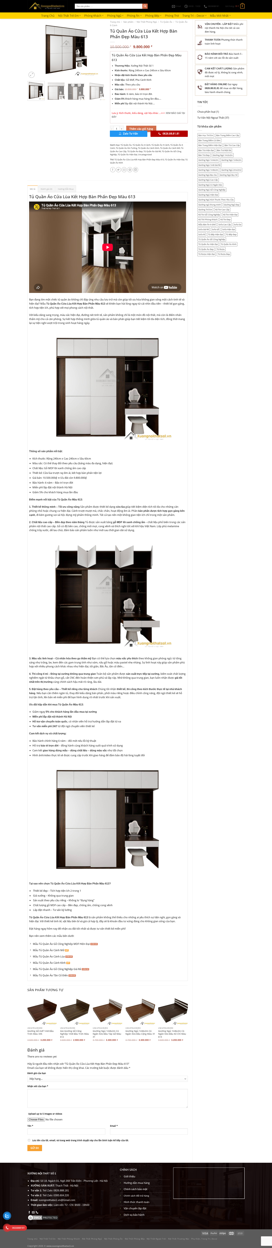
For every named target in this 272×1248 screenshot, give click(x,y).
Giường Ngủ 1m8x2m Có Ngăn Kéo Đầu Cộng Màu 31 (140, 1032)
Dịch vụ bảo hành (134, 1215)
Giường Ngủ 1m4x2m (208, 160)
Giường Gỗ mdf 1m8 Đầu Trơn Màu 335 (40, 1032)
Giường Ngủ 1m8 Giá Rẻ (209, 165)
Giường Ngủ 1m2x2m (223, 155)
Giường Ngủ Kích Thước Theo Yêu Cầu (216, 199)
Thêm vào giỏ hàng (141, 129)
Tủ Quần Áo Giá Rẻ (152, 151)
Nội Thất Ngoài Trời (156, 1238)
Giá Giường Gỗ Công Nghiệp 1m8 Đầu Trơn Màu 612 (74, 1034)
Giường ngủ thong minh (209, 204)
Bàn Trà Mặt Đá (224, 150)
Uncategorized (145, 154)
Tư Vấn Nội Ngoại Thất (210, 117)
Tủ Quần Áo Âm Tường (126, 148)
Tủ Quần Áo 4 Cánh (141, 144)
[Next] (99, 49)
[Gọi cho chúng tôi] (37, 1212)
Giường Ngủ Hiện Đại (208, 194)
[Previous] (33, 49)
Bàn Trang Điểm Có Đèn (209, 140)
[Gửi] (145, 6)
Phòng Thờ (172, 15)
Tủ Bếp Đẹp (231, 234)
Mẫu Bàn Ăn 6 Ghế (206, 224)
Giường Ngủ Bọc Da (207, 175)
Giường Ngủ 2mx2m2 (231, 169)
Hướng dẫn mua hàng (137, 1183)
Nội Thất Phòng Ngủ (147, 22)
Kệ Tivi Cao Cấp (222, 209)
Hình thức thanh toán (136, 1202)
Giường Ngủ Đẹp (231, 204)
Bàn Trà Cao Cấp (232, 145)
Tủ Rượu (221, 249)
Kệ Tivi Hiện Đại (230, 214)
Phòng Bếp (152, 15)
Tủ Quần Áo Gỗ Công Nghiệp (211, 239)
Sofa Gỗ (215, 229)
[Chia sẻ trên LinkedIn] (135, 169)
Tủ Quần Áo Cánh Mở (170, 148)
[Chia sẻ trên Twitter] (118, 169)
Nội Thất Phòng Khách (69, 1238)
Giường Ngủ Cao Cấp (208, 179)
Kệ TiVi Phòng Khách (207, 219)
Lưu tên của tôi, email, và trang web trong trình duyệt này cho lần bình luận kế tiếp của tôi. (80, 1140)
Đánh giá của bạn (36, 1073)
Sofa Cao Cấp (224, 224)
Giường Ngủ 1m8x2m (208, 169)
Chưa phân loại (206, 111)
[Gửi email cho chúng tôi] (33, 1212)
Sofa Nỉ (201, 234)
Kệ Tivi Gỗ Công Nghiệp (209, 214)
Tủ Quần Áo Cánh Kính (148, 148)
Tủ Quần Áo (166, 22)
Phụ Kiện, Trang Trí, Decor (204, 1238)
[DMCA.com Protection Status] (43, 1217)
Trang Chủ (47, 15)
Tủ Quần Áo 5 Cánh (160, 144)
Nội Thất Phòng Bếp (134, 1238)
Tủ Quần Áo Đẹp (206, 249)
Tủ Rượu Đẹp (224, 254)
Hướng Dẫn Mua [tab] (66, 189)
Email (114, 1125)
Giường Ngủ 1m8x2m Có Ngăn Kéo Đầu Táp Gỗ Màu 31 (107, 1034)
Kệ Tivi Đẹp (225, 219)
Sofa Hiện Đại (228, 229)
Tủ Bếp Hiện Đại (215, 234)
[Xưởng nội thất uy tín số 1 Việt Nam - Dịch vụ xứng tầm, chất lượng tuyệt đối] (48, 6)
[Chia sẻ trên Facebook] (112, 169)
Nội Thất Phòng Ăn (113, 1238)
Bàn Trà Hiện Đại (206, 150)
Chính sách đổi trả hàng (136, 1195)
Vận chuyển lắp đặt (135, 1208)
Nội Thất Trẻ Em (68, 15)
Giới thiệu (129, 1176)
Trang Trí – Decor (193, 15)
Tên (30, 1125)
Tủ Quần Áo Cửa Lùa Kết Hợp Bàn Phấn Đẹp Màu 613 (139, 159)
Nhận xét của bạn (37, 1086)
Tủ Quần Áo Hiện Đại (208, 244)
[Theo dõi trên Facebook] (29, 1212)
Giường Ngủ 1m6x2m (231, 160)
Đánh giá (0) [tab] (46, 189)
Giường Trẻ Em (205, 209)
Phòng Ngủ (114, 15)
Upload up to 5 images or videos (45, 1113)
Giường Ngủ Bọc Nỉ (228, 175)
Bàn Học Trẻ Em (205, 135)
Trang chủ (115, 22)
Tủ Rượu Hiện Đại (206, 254)
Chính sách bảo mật (135, 1189)
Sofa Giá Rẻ (203, 229)
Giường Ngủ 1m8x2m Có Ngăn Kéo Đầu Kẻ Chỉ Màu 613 (172, 1034)
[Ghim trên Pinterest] (129, 169)
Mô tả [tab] (32, 189)
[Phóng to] (31, 75)
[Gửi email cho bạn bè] (124, 169)
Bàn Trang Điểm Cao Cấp (227, 135)
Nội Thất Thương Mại (178, 1238)
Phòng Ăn (133, 15)
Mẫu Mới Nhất (219, 15)
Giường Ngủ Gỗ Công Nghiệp (211, 189)
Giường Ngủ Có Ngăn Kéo (210, 184)
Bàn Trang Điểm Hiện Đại (209, 145)
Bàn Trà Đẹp (204, 155)
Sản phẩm (128, 22)
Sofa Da (237, 224)
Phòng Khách (92, 15)
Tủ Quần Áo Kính (228, 244)
